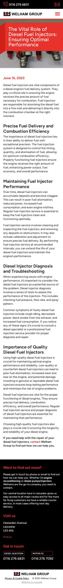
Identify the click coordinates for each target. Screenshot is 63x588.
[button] (57, 14)
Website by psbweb (31, 582)
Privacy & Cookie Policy (17, 578)
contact (35, 441)
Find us (7, 536)
